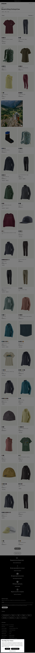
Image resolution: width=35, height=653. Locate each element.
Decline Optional (15, 648)
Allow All (7, 648)
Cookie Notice (17, 645)
